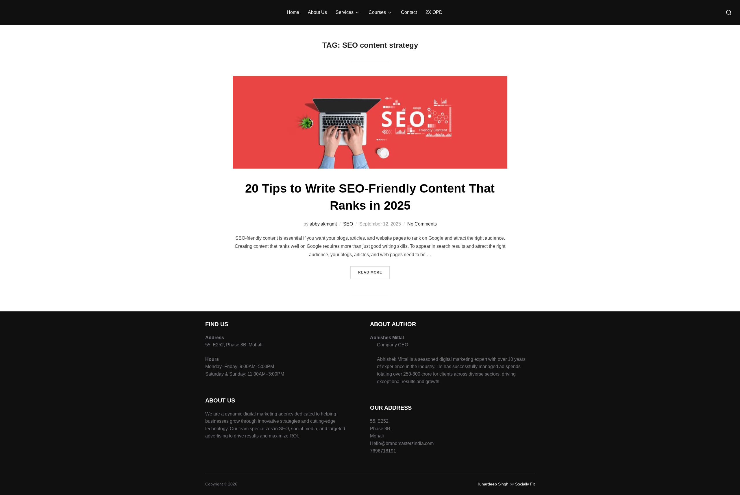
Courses (377, 12)
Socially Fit (525, 484)
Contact (409, 12)
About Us (317, 12)
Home (293, 12)
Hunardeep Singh (492, 484)
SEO (348, 223)
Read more (374, 270)
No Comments (422, 223)
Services (345, 12)
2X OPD (434, 12)
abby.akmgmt (323, 223)
